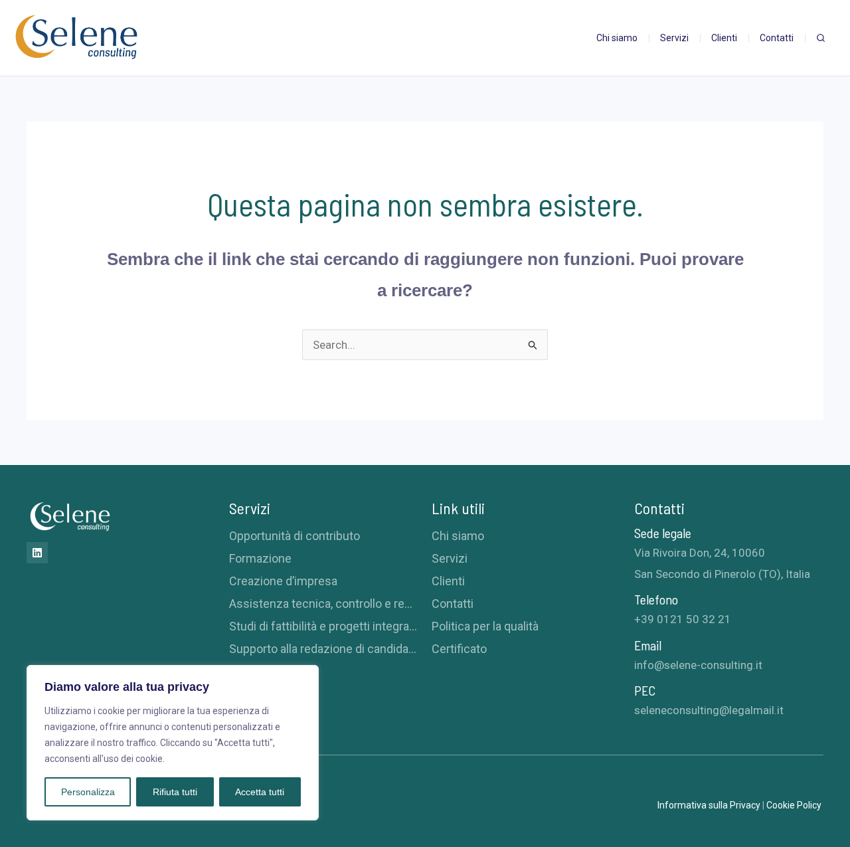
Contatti (452, 604)
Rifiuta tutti (175, 792)
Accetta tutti (259, 792)
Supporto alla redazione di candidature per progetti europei (323, 649)
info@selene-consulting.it (698, 665)
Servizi (450, 558)
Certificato (459, 649)
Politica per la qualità (485, 626)
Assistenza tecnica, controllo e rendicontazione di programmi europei (323, 604)
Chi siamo (458, 536)
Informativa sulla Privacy (708, 805)
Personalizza (88, 792)
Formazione (260, 558)
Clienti (448, 581)
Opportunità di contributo (294, 536)
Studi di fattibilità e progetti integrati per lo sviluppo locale (323, 626)
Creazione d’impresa (283, 581)
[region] (173, 742)
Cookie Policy (794, 805)
